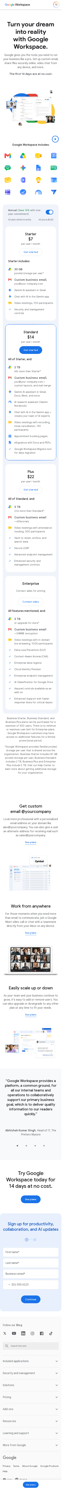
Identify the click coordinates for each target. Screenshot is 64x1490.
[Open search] (56, 5)
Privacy (6, 1466)
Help (5, 1471)
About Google (30, 1466)
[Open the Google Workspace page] (18, 5)
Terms (16, 1466)
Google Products (49, 1466)
